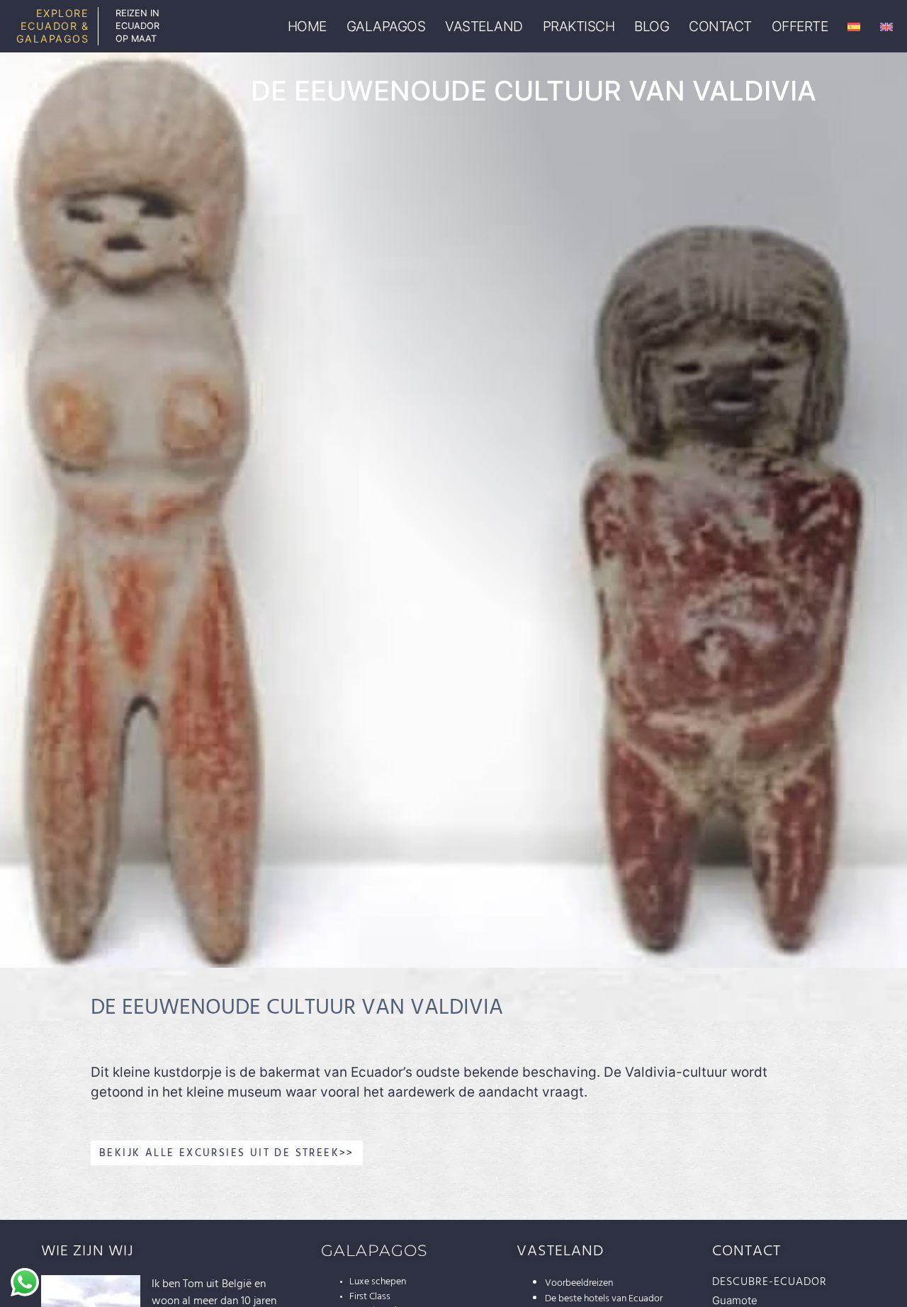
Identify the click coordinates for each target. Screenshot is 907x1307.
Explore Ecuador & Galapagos (52, 26)
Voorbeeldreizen (579, 1283)
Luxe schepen (377, 1281)
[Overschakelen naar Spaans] (853, 26)
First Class (369, 1296)
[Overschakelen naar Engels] (886, 26)
